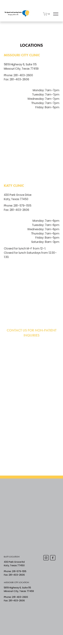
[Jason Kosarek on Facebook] (52, 557)
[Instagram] (46, 557)
